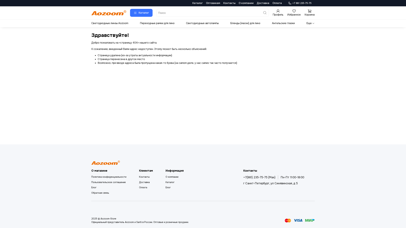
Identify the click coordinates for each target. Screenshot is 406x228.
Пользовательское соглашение (108, 182)
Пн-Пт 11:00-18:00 (292, 177)
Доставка (263, 3)
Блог (93, 187)
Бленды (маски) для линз (245, 23)
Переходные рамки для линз (157, 23)
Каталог (197, 3)
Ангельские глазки (283, 23)
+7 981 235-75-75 (301, 3)
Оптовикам (213, 3)
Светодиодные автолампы (202, 23)
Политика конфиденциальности (108, 176)
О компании (246, 3)
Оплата (277, 3)
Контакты (229, 3)
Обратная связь (100, 192)
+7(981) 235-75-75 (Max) (259, 177)
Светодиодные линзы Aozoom (109, 23)
